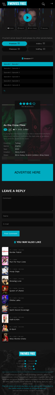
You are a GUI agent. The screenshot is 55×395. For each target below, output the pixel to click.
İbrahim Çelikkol (32, 155)
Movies (22, 361)
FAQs (30, 366)
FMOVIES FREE (17, 3)
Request (31, 361)
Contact (31, 364)
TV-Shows (20, 364)
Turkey (18, 143)
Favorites (21, 366)
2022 (17, 149)
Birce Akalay (20, 155)
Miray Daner (44, 155)
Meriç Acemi (20, 152)
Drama (17, 146)
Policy (30, 369)
